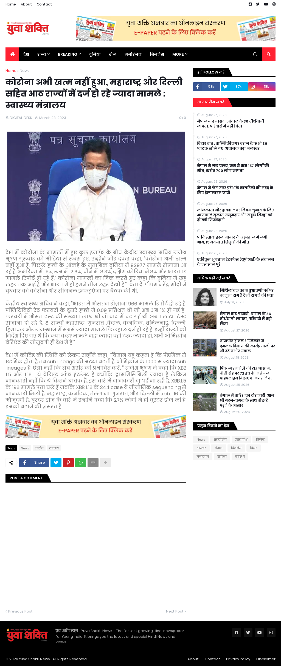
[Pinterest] (68, 462)
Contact (44, 4)
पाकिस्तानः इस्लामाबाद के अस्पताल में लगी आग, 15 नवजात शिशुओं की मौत (232, 240)
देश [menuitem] (26, 54)
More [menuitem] (178, 54)
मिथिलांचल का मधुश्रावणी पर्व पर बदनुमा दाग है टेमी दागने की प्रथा (247, 293)
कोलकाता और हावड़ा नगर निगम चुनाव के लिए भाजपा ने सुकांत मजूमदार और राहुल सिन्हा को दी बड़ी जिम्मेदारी (235, 215)
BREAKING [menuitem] (67, 54)
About (26, 4)
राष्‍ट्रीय (39, 448)
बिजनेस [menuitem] (157, 54)
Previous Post (20, 611)
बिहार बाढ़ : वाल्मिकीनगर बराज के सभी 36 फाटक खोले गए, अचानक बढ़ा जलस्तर (232, 146)
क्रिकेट (260, 439)
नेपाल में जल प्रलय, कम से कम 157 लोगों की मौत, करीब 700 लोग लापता (233, 168)
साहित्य (222, 456)
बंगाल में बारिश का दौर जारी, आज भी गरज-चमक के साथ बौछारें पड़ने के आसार (247, 400)
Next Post (175, 611)
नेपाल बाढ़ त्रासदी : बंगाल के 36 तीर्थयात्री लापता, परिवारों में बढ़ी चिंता (230, 124)
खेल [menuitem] (112, 54)
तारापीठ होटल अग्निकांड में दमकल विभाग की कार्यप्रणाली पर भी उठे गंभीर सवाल (247, 346)
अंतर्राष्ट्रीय (220, 439)
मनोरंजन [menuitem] (133, 54)
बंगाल (219, 448)
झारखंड (201, 448)
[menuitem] (12, 54)
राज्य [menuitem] (41, 54)
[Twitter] (55, 462)
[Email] (93, 462)
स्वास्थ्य (54, 448)
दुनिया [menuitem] (95, 54)
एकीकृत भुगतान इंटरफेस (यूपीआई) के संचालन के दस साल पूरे (235, 262)
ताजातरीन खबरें (210, 102)
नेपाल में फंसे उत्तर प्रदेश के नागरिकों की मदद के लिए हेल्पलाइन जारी (235, 190)
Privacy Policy (238, 659)
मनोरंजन (203, 456)
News (25, 70)
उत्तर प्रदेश (241, 439)
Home (10, 4)
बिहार (253, 448)
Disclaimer (266, 659)
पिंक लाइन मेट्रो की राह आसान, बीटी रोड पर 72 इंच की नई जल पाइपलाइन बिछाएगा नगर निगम (247, 373)
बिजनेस (236, 448)
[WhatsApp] (80, 462)
